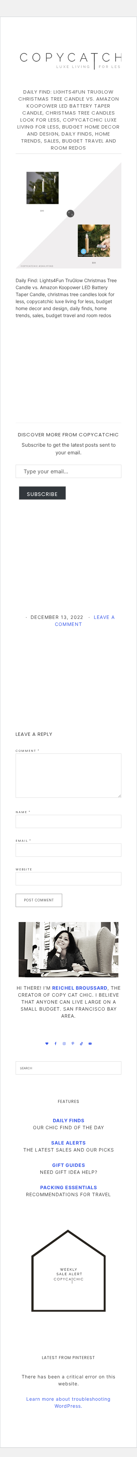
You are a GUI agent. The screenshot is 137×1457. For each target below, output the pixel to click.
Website (24, 869)
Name (23, 812)
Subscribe (42, 494)
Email (23, 841)
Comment (28, 751)
